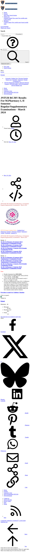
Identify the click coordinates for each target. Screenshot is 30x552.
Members (6, 21)
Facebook (7, 233)
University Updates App (11, 78)
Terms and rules (8, 499)
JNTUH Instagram (23, 84)
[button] (13, 48)
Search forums (13, 15)
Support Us (14, 233)
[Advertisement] (15, 159)
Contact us (6, 498)
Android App (20, 230)
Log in (2, 72)
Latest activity (7, 19)
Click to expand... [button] (5, 295)
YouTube (14, 79)
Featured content (8, 18)
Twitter (2, 233)
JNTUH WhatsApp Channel (11, 82)
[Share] (16, 189)
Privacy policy (7, 501)
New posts (6, 15)
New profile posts (22, 18)
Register (3, 75)
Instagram (20, 79)
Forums (6, 14)
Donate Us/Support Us (20, 80)
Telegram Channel (16, 231)
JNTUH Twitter (14, 84)
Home (5, 12)
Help (5, 502)
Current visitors (8, 22)
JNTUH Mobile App (16, 85)
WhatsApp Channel (6, 231)
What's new (7, 16)
